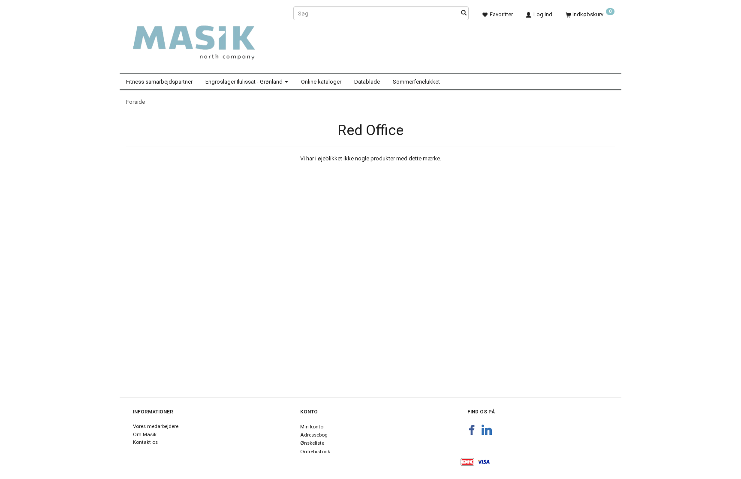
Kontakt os (145, 442)
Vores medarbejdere (155, 426)
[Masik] (203, 37)
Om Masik (145, 434)
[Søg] (464, 13)
